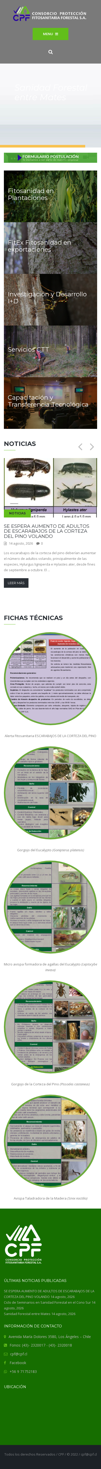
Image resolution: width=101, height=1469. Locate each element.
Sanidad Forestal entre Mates (27, 1313)
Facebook (18, 1362)
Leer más (16, 583)
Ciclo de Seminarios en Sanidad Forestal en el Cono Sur (47, 1302)
